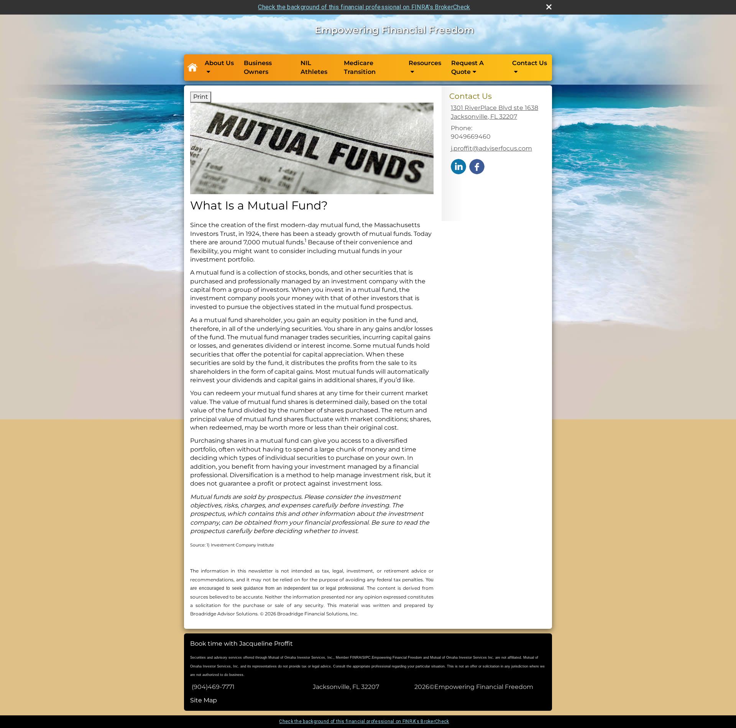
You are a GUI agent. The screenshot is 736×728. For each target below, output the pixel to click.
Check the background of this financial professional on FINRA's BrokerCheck (364, 7)
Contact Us (529, 63)
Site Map (203, 700)
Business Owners (258, 67)
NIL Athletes (314, 67)
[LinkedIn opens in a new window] (458, 166)
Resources (425, 63)
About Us (219, 63)
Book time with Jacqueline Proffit (241, 643)
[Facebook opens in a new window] (477, 166)
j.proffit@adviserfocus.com (491, 148)
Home (192, 68)
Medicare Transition (360, 67)
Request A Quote (467, 67)
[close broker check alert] (549, 7)
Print (200, 96)
